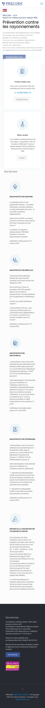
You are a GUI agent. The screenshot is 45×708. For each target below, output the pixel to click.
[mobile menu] (42, 4)
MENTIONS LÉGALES (21, 695)
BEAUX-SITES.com (22, 699)
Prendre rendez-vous (14, 57)
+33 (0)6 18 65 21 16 (24, 93)
